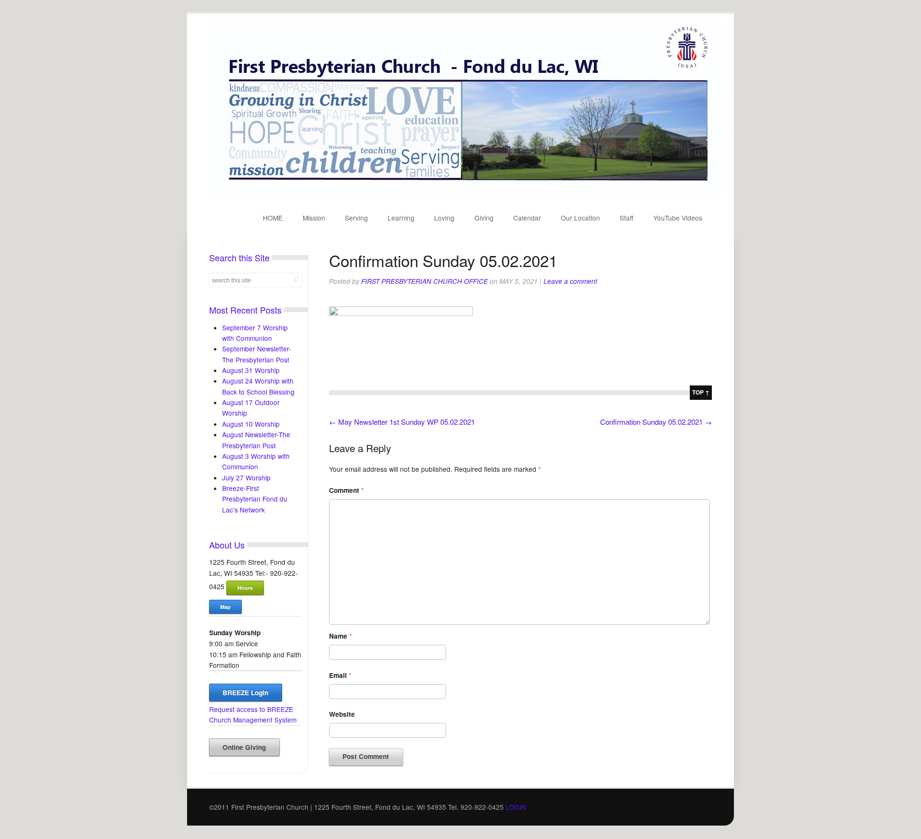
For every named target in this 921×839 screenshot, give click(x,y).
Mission (314, 217)
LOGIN (516, 807)
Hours (245, 587)
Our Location (580, 217)
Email (340, 675)
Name (340, 636)
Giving (484, 217)
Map (225, 606)
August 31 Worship (251, 370)
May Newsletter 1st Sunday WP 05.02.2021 (402, 422)
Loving (444, 217)
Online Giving (244, 747)
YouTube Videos (677, 217)
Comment (346, 490)
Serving (356, 217)
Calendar (527, 217)
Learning (401, 217)
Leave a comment (570, 281)
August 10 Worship (251, 424)
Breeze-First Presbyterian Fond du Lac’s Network (254, 498)
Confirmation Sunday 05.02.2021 (656, 422)
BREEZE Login (245, 692)
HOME (273, 217)
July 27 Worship (246, 477)
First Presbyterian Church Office (424, 281)
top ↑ (700, 392)
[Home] (467, 192)
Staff (626, 217)
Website (342, 714)
